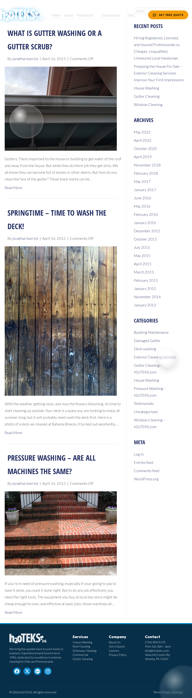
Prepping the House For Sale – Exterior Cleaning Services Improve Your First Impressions (159, 73)
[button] (96, 15)
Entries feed (143, 462)
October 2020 (145, 148)
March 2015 (144, 272)
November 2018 (147, 165)
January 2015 (145, 288)
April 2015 (143, 263)
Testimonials (144, 403)
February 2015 (146, 280)
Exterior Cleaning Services (155, 357)
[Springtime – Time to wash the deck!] (61, 320)
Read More (13, 187)
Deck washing (145, 348)
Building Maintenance (151, 332)
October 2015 (145, 239)
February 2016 (146, 214)
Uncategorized (146, 411)
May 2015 (142, 255)
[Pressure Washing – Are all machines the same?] (61, 533)
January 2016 (145, 222)
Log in (139, 454)
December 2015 (147, 231)
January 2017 (145, 189)
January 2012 (145, 305)
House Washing (146, 88)
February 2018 (146, 173)
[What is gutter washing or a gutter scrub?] (61, 108)
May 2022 (142, 132)
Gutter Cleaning (147, 96)
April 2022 (143, 140)
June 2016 (142, 198)
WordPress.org (146, 479)
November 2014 (147, 296)
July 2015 (142, 247)
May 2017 (142, 181)
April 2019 (143, 156)
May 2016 (142, 206)
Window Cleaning (148, 104)
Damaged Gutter (147, 340)
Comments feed (146, 470)
